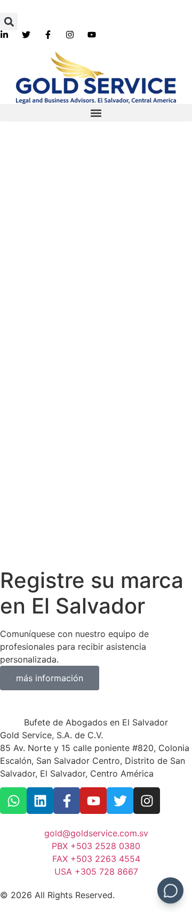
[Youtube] (93, 800)
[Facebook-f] (66, 800)
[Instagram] (146, 800)
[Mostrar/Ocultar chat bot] (170, 890)
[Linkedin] (40, 800)
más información (49, 678)
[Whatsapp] (13, 800)
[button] (9, 21)
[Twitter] (120, 800)
